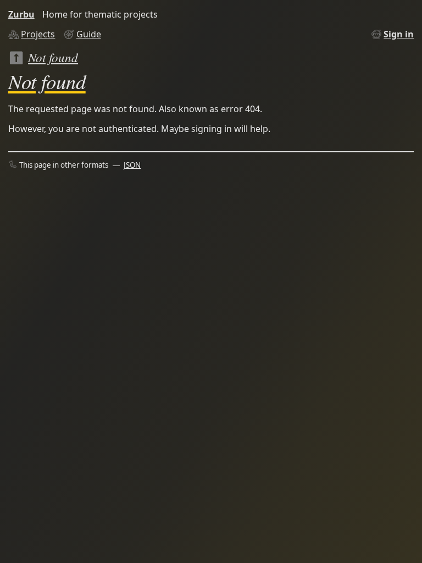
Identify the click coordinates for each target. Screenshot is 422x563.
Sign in (399, 34)
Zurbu (21, 14)
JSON (132, 165)
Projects (38, 34)
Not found (53, 56)
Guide (88, 34)
